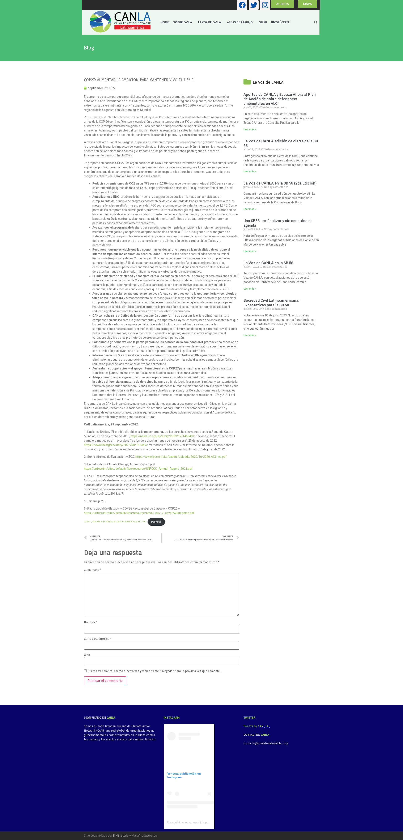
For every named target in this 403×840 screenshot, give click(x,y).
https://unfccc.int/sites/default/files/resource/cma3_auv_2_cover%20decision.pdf (139, 513)
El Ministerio (121, 835)
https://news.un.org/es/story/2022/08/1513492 (116, 445)
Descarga (156, 521)
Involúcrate (280, 22)
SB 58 (263, 22)
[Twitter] (254, 5)
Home (165, 22)
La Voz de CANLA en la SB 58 (268, 263)
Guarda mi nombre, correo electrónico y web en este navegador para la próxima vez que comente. (154, 671)
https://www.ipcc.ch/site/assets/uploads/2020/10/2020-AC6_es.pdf (181, 456)
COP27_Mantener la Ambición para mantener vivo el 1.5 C (115, 521)
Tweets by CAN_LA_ (256, 726)
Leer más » (249, 129)
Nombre (90, 622)
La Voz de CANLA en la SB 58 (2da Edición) (280, 183)
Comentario (92, 569)
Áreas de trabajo (240, 22)
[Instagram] (265, 5)
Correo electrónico (97, 638)
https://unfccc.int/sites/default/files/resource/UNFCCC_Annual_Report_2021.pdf (138, 468)
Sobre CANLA (182, 22)
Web (87, 655)
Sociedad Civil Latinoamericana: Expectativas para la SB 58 (271, 302)
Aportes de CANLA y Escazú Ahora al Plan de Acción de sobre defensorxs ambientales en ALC (279, 99)
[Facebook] (242, 5)
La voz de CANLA (209, 22)
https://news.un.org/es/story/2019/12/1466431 (162, 436)
